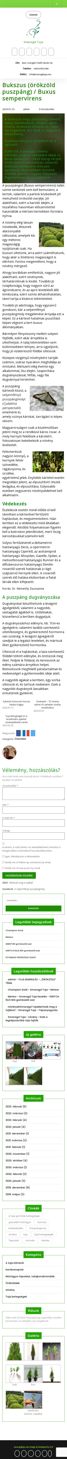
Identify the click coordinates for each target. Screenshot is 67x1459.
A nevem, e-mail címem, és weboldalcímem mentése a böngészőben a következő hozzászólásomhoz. (31, 848)
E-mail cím (8, 817)
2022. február (14, 1120)
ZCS (51, 1447)
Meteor (9, 937)
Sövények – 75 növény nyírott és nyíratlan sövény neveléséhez (47, 704)
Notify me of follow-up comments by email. (28, 862)
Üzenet (33, 14)
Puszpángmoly (38, 1228)
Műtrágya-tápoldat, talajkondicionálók (30, 1276)
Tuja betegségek (16, 1296)
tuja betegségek (43, 1234)
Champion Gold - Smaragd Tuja (28, 989)
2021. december (15, 1133)
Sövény (10, 1290)
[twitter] (14, 52)
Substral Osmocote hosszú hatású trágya (16, 703)
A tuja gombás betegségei (24, 1216)
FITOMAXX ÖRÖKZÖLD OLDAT (21, 957)
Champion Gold (14, 930)
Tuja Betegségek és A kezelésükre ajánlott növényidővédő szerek (16, 719)
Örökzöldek (20, 738)
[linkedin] (51, 52)
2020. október (14, 1160)
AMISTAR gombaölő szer (19, 943)
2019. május (13, 1194)
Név (5, 804)
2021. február (13, 1147)
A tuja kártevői (15, 1263)
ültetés (45, 1240)
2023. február (14, 1106)
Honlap (6, 830)
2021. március (14, 1140)
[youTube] (36, 52)
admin (26, 109)
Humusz (41, 1222)
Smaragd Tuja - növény (22, 1017)
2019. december (15, 1187)
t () (14, 401)
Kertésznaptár (15, 1269)
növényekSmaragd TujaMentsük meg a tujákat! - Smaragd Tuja (31, 1008)
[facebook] (29, 52)
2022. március (14, 1113)
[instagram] (22, 52)
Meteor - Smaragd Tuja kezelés (27, 996)
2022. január (13, 1127)
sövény (13, 1234)
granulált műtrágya (20, 1222)
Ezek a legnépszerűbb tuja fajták (27, 1018)
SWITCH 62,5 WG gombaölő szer (23, 950)
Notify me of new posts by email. (22, 868)
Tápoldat (14, 1240)
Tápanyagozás (48, 1010)
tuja (25, 1234)
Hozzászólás (10, 785)
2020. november (16, 1154)
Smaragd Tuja (33, 42)
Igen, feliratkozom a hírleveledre (22, 856)
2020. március (14, 1167)
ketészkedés (16, 1228)
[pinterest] (44, 52)
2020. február (14, 1174)
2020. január (13, 1180)
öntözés (30, 1240)
